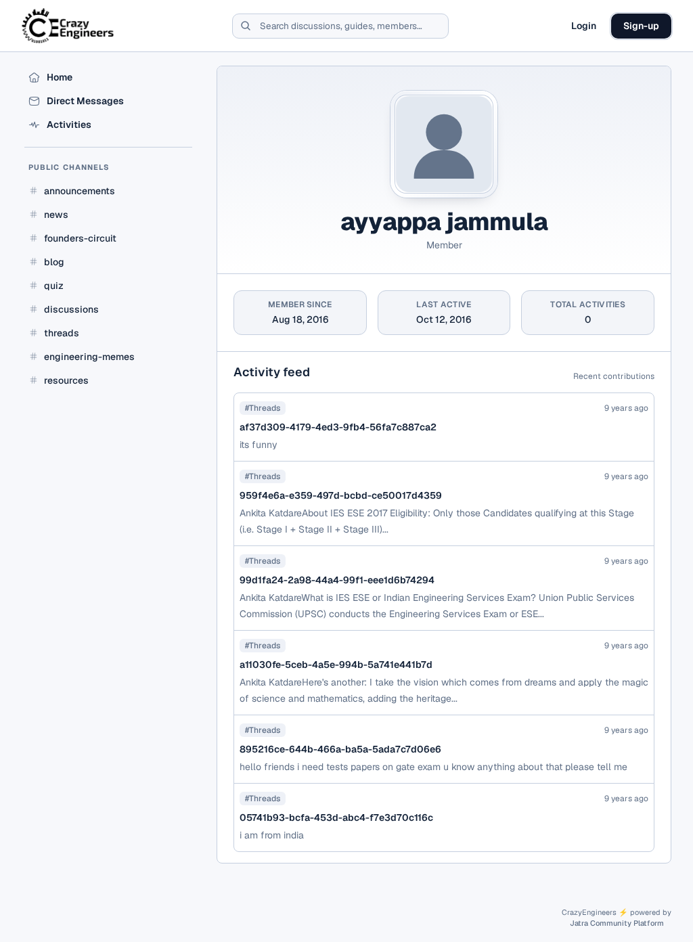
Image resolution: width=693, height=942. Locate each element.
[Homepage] (69, 26)
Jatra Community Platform (617, 923)
